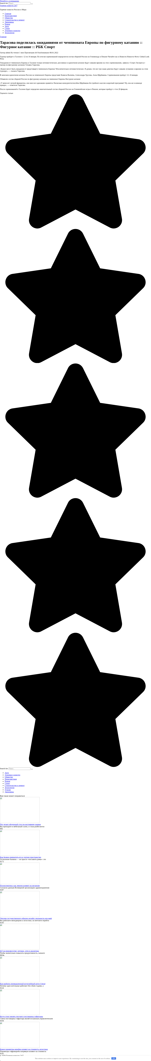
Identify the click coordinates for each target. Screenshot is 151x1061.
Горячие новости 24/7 (8, 6)
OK (114, 1058)
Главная (8, 14)
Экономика (9, 22)
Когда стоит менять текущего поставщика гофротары (21, 1016)
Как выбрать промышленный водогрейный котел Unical (22, 984)
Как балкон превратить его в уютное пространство (20, 857)
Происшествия (11, 16)
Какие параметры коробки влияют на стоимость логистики (24, 1049)
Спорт (7, 28)
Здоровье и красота (12, 31)
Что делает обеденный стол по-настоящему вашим (20, 824)
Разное (7, 24)
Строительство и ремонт (15, 20)
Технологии (9, 33)
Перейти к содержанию (9, 1)
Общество (9, 18)
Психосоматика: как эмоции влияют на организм (20, 886)
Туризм (8, 790)
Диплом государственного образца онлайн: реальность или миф (26, 918)
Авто (7, 26)
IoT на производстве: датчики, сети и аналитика (19, 951)
